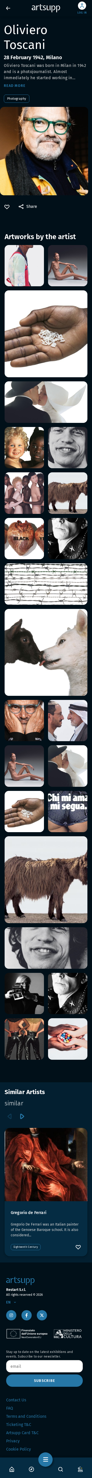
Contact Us (16, 1400)
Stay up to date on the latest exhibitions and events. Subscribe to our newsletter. (39, 1354)
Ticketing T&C (18, 1424)
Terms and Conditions (26, 1416)
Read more (14, 86)
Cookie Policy (18, 1449)
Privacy (13, 1441)
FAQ (9, 1408)
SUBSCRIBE (44, 1381)
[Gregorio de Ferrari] (46, 1164)
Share (31, 206)
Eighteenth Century (26, 1247)
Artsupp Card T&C (22, 1432)
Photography (16, 98)
